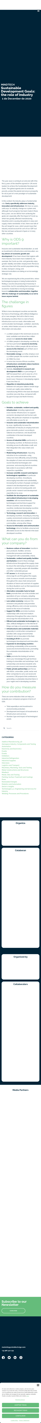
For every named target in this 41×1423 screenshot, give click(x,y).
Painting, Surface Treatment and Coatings (17, 777)
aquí (27, 1396)
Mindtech (5, 772)
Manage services (20, 1399)
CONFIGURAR (20, 1416)
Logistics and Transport (10, 765)
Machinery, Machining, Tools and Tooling (17, 768)
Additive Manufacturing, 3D (12, 742)
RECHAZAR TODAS (20, 1410)
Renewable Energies (9, 782)
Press (4, 779)
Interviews (5, 763)
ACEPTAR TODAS (20, 1405)
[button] (38, 1385)
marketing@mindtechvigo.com (13, 1347)
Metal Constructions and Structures (15, 770)
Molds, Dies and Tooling (11, 775)
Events (4, 751)
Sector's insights (8, 786)
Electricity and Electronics (11, 749)
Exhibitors (5, 756)
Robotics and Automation (11, 784)
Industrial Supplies (9, 761)
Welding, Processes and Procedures (15, 794)
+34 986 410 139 (8, 1351)
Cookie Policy (14, 1420)
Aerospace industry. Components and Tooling (19, 744)
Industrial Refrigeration (10, 758)
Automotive (6, 746)
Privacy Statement (24, 1420)
